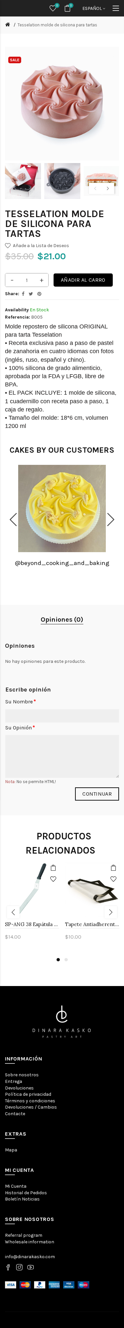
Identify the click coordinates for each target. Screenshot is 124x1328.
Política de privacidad (28, 1094)
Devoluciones (19, 1088)
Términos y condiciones (30, 1101)
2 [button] (66, 959)
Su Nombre (19, 701)
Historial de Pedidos (26, 1193)
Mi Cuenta (15, 1186)
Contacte (15, 1113)
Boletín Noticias (22, 1199)
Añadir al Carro (83, 280)
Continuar (97, 794)
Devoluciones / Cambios (31, 1107)
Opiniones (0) (62, 619)
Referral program (23, 1235)
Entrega (13, 1081)
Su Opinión (18, 727)
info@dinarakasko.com (30, 1256)
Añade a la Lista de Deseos (41, 245)
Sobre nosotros (22, 1075)
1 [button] (58, 959)
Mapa (11, 1150)
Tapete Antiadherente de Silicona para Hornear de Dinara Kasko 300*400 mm (92, 924)
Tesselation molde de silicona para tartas (57, 24)
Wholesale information (29, 1242)
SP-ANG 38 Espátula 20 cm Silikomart (32, 924)
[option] (23, 181)
